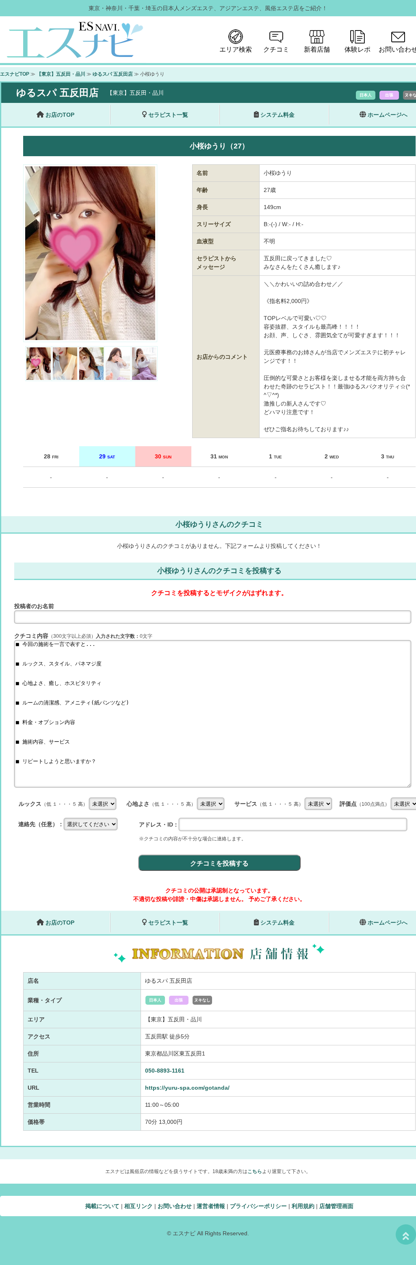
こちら (254, 1171)
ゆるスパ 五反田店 (113, 74)
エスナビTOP (14, 74)
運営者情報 (211, 1206)
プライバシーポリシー (258, 1206)
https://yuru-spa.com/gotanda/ (187, 1087)
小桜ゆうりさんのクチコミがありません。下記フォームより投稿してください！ (219, 546)
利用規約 (303, 1206)
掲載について (102, 1206)
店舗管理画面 (336, 1206)
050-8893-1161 (164, 1070)
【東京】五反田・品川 (61, 74)
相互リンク (138, 1206)
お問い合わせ (175, 1206)
